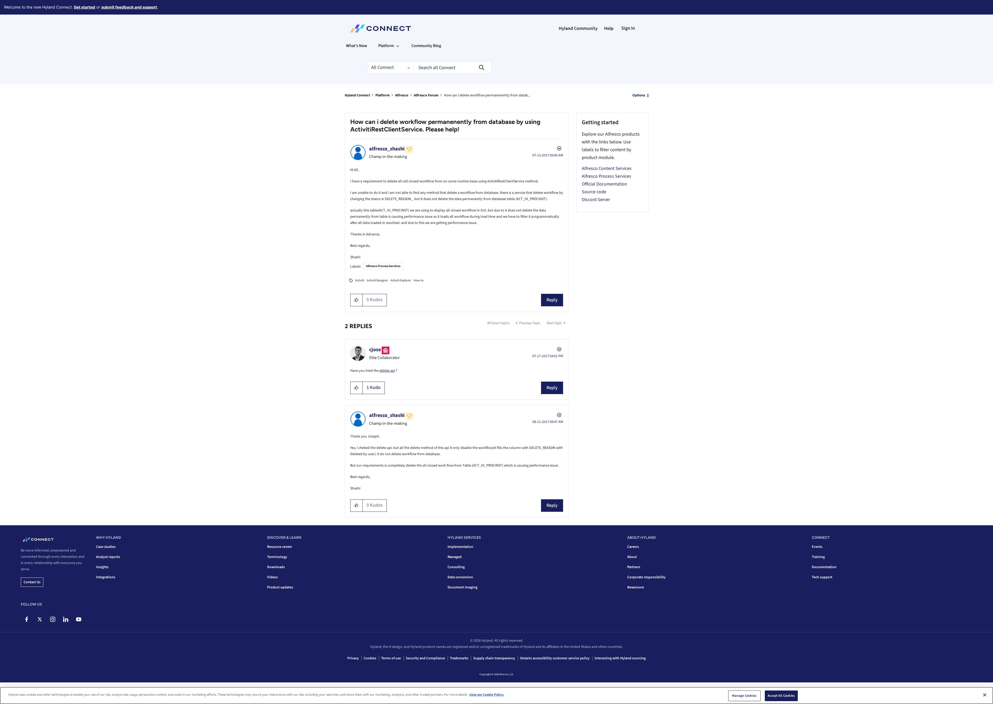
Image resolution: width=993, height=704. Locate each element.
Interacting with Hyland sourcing (620, 658)
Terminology (277, 557)
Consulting (456, 567)
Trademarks (459, 658)
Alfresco (401, 95)
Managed (455, 557)
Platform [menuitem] (386, 46)
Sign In (628, 28)
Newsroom (635, 587)
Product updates (280, 587)
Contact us (32, 582)
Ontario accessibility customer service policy (555, 658)
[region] (496, 695)
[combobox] (452, 67)
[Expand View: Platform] (397, 45)
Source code (594, 192)
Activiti (359, 280)
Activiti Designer (377, 280)
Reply (552, 300)
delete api (387, 370)
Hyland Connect (357, 95)
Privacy (353, 658)
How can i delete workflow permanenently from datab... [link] (487, 95)
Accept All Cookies (781, 695)
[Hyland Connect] (380, 28)
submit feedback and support (129, 7)
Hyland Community (578, 28)
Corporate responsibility (646, 577)
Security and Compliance (425, 658)
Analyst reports (108, 557)
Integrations (105, 577)
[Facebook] (26, 619)
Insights (102, 567)
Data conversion (460, 577)
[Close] (984, 695)
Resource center (279, 546)
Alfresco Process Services (383, 266)
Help (608, 28)
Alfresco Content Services (607, 168)
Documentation (824, 567)
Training (818, 557)
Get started (84, 7)
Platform (382, 95)
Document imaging (462, 587)
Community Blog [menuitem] (426, 46)
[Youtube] (78, 619)
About (632, 557)
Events (817, 546)
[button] (356, 300)
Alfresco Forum (426, 95)
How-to (419, 280)
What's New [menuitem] (356, 46)
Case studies (106, 546)
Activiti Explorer (400, 280)
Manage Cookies (744, 695)
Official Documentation (604, 184)
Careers (633, 546)
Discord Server (596, 199)
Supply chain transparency (494, 658)
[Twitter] (39, 619)
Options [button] (638, 95)
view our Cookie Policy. (486, 694)
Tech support (822, 577)
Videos (272, 577)
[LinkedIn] (65, 619)
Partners (633, 567)
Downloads (276, 567)
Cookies (370, 658)
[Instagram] (52, 619)
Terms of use (391, 658)
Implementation (460, 546)
